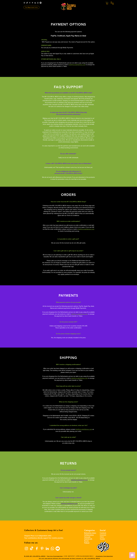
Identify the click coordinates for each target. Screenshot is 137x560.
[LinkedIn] (35, 3)
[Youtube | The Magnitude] (40, 3)
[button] (112, 3)
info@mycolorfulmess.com (77, 64)
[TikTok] (27, 3)
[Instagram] (24, 3)
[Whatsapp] (38, 3)
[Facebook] (30, 3)
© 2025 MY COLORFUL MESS (34, 556)
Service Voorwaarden (55, 556)
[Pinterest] (32, 3)
